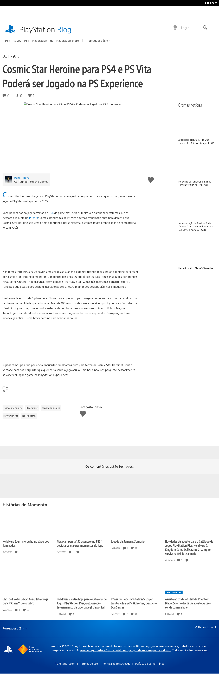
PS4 (26, 40)
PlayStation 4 (32, 408)
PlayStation (45, 29)
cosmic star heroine (13, 408)
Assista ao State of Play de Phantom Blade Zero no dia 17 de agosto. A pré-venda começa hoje (188, 603)
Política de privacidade (116, 663)
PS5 (7, 40)
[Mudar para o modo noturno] (175, 27)
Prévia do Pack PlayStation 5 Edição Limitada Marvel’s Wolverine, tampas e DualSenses (134, 603)
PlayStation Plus (42, 40)
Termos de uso (89, 663)
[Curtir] (16, 552)
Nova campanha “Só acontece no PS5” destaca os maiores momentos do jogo (80, 543)
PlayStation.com (65, 663)
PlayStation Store (67, 40)
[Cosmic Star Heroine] (70, 250)
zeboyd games (29, 415)
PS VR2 (17, 40)
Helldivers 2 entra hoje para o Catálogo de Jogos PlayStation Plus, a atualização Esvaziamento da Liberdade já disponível (82, 603)
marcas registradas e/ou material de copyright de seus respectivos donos (125, 650)
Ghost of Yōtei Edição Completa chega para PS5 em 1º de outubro (25, 601)
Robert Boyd (21, 177)
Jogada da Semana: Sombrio (128, 541)
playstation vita (10, 415)
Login (185, 27)
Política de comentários (149, 663)
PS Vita (33, 218)
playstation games (51, 408)
